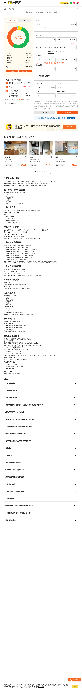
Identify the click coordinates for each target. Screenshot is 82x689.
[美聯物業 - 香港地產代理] (14, 3)
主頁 (5, 9)
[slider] (45, 28)
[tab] (51, 52)
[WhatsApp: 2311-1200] (71, 3)
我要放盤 (75, 679)
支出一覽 (41, 685)
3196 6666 (20, 99)
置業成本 (25, 20)
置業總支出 (11, 20)
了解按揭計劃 (70, 118)
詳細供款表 (15, 685)
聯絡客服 (69, 127)
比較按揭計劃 (25, 71)
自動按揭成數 (12, 103)
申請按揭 (66, 685)
